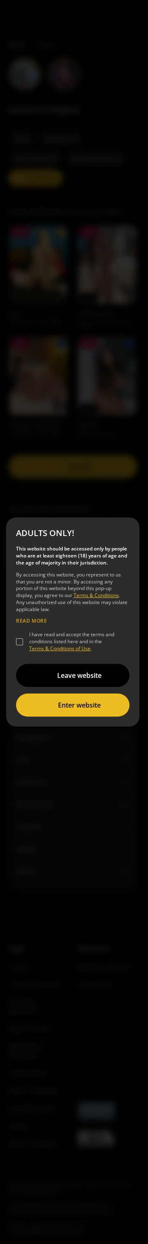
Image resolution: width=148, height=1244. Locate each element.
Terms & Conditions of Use (59, 648)
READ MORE (31, 621)
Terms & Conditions (96, 595)
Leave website (79, 675)
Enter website (79, 705)
